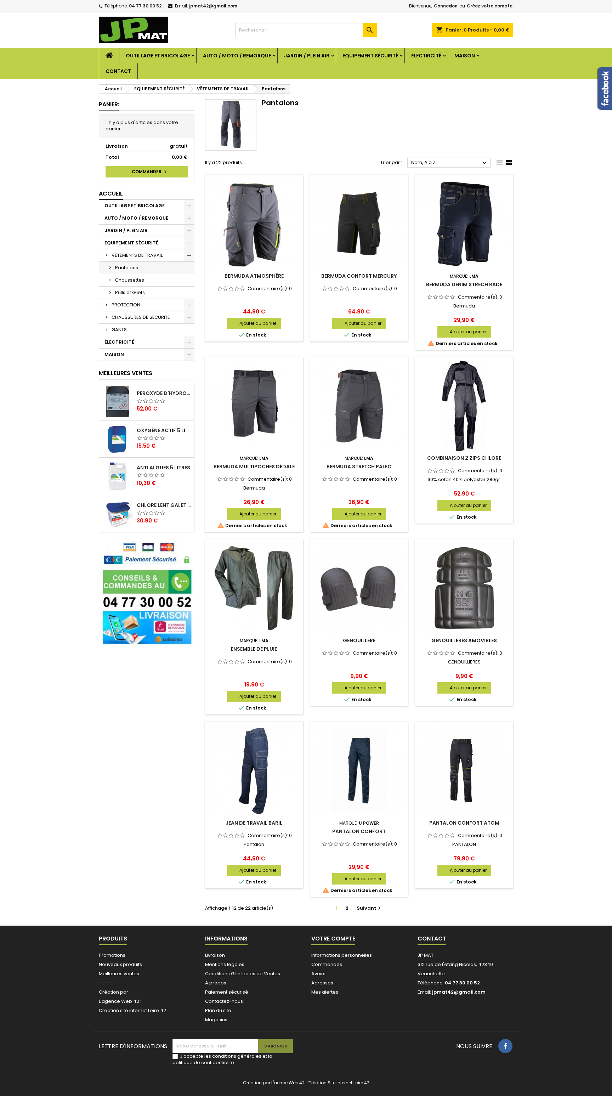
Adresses (322, 982)
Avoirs (318, 973)
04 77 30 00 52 (145, 6)
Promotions (112, 955)
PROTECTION (126, 304)
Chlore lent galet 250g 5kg (164, 505)
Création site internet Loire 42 (132, 1010)
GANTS (119, 329)
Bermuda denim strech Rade (464, 284)
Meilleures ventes (119, 973)
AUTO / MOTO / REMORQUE (237, 55)
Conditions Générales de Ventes (242, 973)
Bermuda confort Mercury (359, 275)
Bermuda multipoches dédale (254, 466)
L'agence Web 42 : (120, 1001)
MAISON (464, 55)
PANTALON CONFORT (359, 831)
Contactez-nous (224, 1001)
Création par (113, 992)
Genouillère (359, 640)
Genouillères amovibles (464, 640)
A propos (215, 982)
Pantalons (126, 267)
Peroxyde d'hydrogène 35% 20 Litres (164, 393)
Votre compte (333, 938)
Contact (118, 71)
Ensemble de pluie (254, 648)
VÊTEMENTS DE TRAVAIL (137, 255)
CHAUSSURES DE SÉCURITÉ (141, 317)
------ (106, 982)
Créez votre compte (489, 6)
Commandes (326, 964)
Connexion (446, 6)
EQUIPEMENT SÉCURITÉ (370, 55)
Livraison (215, 955)
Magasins (216, 1019)
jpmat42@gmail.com (213, 6)
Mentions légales (224, 964)
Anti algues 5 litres (163, 467)
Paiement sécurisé (226, 992)
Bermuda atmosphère (254, 275)
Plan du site (218, 1010)
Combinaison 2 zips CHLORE (464, 458)
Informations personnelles (341, 955)
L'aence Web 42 (288, 1083)
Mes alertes (324, 992)
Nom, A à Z (450, 163)
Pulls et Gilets (130, 292)
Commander (150, 172)
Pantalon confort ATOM (464, 822)
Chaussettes (129, 280)
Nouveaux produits (120, 964)
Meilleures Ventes (125, 373)
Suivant (369, 908)
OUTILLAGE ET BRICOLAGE (158, 55)
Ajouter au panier (257, 323)
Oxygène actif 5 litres (164, 430)
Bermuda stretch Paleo (359, 466)
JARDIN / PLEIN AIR (306, 55)
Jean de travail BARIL (254, 822)
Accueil (111, 194)
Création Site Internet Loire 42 (338, 1083)
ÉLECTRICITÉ (426, 55)
